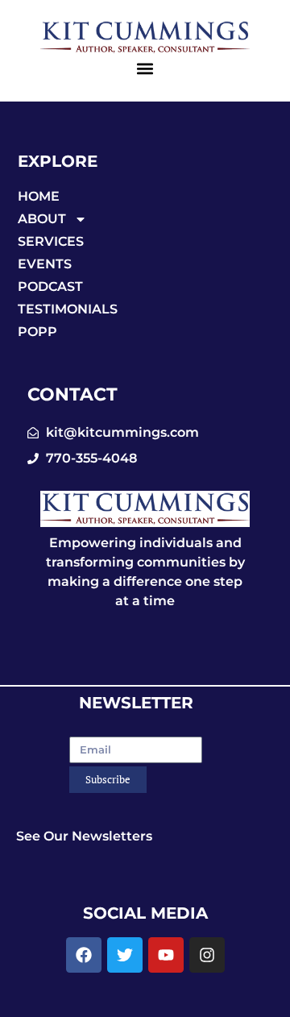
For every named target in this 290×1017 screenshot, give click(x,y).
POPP (37, 331)
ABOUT (42, 218)
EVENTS (45, 264)
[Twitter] (125, 955)
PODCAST (50, 286)
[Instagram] (207, 955)
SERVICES (51, 241)
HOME (39, 196)
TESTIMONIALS (68, 309)
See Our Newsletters (84, 836)
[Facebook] (84, 955)
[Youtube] (166, 955)
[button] (145, 69)
